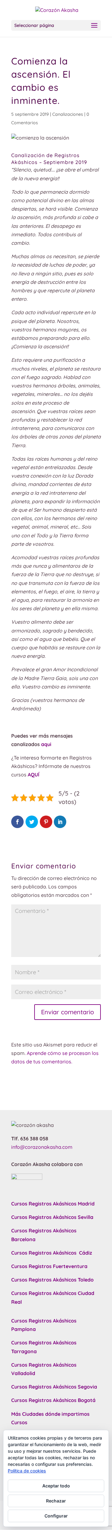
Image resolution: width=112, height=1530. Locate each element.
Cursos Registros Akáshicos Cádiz (51, 1253)
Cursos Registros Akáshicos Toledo (52, 1280)
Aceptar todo (56, 1485)
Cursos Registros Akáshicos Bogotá (53, 1400)
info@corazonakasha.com (41, 1147)
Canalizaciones (67, 114)
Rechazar (56, 1500)
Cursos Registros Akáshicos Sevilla (52, 1217)
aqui (46, 744)
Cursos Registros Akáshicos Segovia (54, 1387)
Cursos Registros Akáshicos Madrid (53, 1203)
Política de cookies (27, 1470)
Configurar (56, 1515)
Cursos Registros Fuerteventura (49, 1266)
